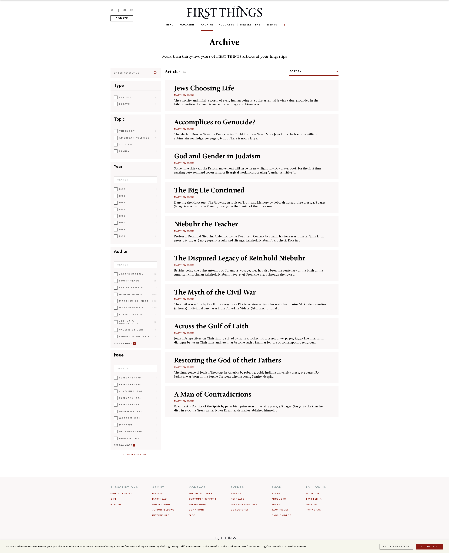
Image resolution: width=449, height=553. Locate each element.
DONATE (122, 18)
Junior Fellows (163, 510)
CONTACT (197, 487)
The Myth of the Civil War (215, 292)
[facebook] (118, 10)
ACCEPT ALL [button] (429, 546)
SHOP (276, 487)
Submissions (198, 504)
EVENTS (237, 487)
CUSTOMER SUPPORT (203, 499)
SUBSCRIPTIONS (124, 487)
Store (276, 493)
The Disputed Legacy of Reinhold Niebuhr (239, 258)
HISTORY (158, 493)
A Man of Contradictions (213, 394)
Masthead (159, 499)
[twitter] (111, 10)
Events (271, 25)
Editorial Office (201, 493)
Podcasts (226, 25)
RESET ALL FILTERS (137, 454)
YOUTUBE (311, 504)
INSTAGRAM (314, 510)
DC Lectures (240, 510)
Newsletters (250, 25)
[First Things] (224, 12)
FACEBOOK (313, 493)
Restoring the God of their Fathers (227, 360)
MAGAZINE (187, 25)
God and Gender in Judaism (217, 156)
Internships (160, 515)
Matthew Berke (184, 95)
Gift (113, 499)
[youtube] (124, 10)
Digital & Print (121, 493)
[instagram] (131, 10)
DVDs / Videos (281, 515)
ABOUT (158, 487)
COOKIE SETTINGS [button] (396, 546)
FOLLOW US (316, 487)
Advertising (161, 504)
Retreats (237, 499)
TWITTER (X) (314, 499)
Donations (197, 510)
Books (276, 504)
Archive (207, 25)
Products (279, 499)
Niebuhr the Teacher (206, 224)
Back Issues (280, 510)
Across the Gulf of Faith (211, 326)
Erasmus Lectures (244, 504)
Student (116, 504)
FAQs (192, 515)
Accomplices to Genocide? (215, 122)
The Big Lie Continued (209, 190)
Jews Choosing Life (204, 88)
